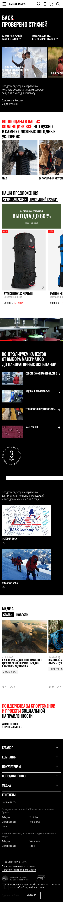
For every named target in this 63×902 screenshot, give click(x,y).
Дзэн (32, 845)
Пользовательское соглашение (18, 866)
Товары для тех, (43, 37)
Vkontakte (35, 821)
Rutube (5, 826)
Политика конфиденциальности (19, 869)
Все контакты (9, 802)
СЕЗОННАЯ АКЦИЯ (14, 199)
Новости (22, 614)
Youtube (34, 817)
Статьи (7, 614)
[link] (17, 4)
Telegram (6, 817)
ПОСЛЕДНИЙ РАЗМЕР (43, 199)
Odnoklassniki (9, 821)
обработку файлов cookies (31, 887)
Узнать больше (11, 725)
